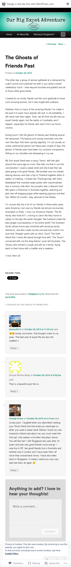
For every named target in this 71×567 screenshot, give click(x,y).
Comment (49, 531)
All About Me (23, 34)
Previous (50, 44)
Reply (14, 347)
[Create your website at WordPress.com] (35, 4)
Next (62, 44)
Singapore (33, 293)
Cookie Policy (11, 553)
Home (9, 34)
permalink (10, 297)
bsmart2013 (15, 329)
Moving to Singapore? (44, 34)
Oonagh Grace (16, 418)
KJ (43, 293)
